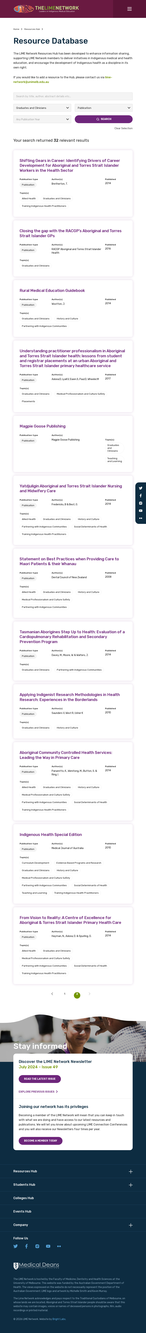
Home (16, 29)
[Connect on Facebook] (26, 1246)
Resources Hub (32, 29)
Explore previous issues (36, 1091)
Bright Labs (59, 1319)
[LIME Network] (46, 9)
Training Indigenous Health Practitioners (44, 206)
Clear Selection (123, 128)
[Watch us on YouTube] (48, 1246)
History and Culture (67, 318)
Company (20, 1225)
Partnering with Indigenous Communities (44, 326)
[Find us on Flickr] (59, 1246)
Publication (28, 184)
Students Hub (24, 1185)
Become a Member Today (40, 1140)
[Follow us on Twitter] (15, 1246)
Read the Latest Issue (40, 1078)
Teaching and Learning (114, 460)
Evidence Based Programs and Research (78, 862)
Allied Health (29, 198)
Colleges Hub (23, 1198)
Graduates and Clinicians (57, 198)
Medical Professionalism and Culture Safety (81, 394)
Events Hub (22, 1211)
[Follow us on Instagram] (37, 1246)
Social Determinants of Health (90, 526)
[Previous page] (52, 995)
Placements (28, 401)
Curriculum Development (35, 862)
